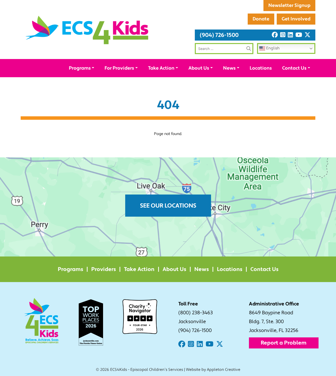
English (272, 48)
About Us (198, 68)
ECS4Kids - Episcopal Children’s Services (146, 369)
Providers (103, 269)
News (229, 68)
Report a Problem (283, 342)
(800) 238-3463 (195, 313)
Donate (261, 19)
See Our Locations (168, 206)
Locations (261, 68)
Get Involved (296, 19)
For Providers (119, 68)
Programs (80, 68)
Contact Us (294, 68)
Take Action (161, 68)
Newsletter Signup (289, 5)
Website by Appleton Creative (213, 369)
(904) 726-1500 (219, 35)
